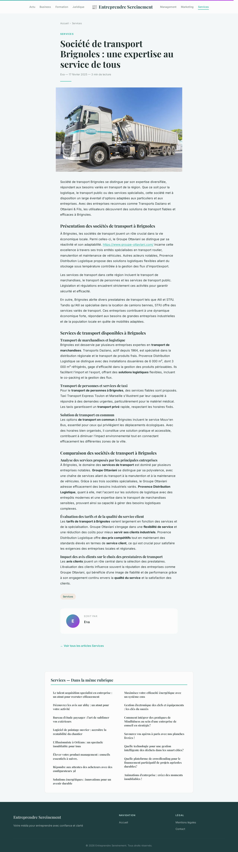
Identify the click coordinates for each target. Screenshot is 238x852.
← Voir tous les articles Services (82, 646)
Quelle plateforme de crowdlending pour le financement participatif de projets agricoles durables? (153, 762)
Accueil (64, 23)
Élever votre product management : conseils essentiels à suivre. (81, 756)
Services (203, 6)
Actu (32, 6)
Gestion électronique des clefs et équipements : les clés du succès (154, 707)
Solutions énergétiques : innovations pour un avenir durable (82, 781)
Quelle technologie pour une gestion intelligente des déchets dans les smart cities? (154, 748)
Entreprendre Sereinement (122, 7)
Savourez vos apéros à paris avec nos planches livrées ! (154, 736)
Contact (180, 828)
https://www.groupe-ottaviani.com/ (128, 244)
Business (45, 6)
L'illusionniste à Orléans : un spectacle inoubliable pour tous (78, 744)
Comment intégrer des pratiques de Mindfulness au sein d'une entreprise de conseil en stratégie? (150, 721)
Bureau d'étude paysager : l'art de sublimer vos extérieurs (81, 719)
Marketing (187, 6)
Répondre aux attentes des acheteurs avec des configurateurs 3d (82, 769)
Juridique (78, 6)
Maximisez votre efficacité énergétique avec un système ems (152, 694)
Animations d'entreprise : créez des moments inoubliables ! (153, 777)
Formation (61, 6)
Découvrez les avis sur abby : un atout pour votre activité (81, 707)
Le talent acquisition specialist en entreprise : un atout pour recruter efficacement (82, 694)
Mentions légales (186, 822)
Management (168, 6)
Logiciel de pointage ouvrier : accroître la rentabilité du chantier (79, 732)
